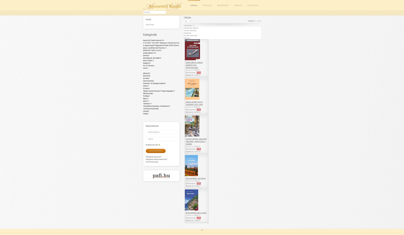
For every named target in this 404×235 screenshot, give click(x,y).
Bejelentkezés (155, 151)
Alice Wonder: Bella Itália (196, 213)
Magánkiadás (223, 5)
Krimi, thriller (147, 61)
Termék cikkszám (190, 31)
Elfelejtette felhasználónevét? (156, 159)
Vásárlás (238, 5)
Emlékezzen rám (152, 145)
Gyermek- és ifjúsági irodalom (154, 83)
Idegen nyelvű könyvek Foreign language (158, 91)
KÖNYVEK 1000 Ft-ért (151, 50)
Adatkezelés (252, 5)
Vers (144, 68)
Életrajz (146, 56)
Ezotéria (146, 78)
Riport (145, 99)
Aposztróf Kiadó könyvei (152, 40)
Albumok (146, 73)
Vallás (145, 114)
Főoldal (193, 5)
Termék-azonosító (190, 36)
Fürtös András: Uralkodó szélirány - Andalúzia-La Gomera (196, 141)
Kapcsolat (207, 5)
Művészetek (147, 94)
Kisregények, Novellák (151, 58)
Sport (145, 101)
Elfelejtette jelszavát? (153, 157)
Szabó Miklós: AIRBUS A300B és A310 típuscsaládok (194, 65)
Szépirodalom (148, 53)
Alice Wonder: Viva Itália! (195, 178)
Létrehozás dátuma (191, 28)
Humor (145, 86)
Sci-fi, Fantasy (148, 66)
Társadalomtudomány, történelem (155, 106)
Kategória (187, 33)
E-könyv (146, 88)
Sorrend (187, 38)
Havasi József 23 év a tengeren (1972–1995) (194, 103)
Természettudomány (151, 109)
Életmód (146, 76)
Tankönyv (146, 104)
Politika (146, 96)
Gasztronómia (148, 81)
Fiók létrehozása (152, 162)
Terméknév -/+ (189, 26)
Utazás (145, 111)
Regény (146, 63)
